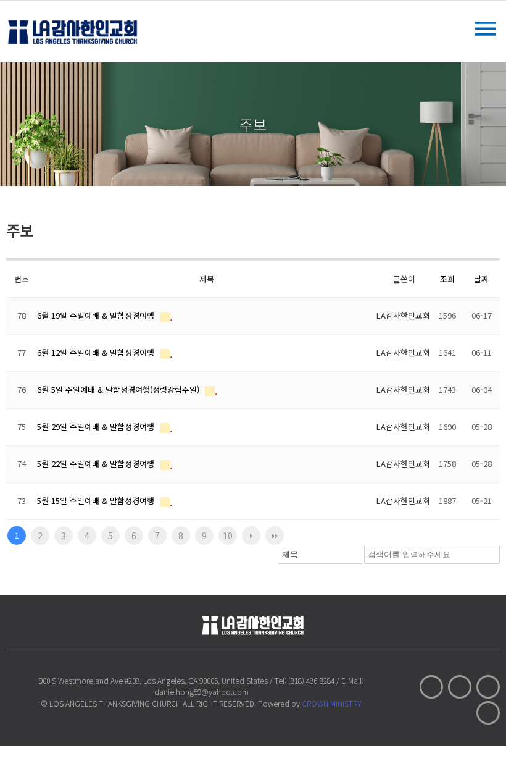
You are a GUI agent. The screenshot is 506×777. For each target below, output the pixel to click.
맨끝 (274, 535)
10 (228, 535)
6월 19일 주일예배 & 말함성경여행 (97, 315)
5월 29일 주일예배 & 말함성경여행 (97, 426)
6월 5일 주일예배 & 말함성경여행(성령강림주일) (119, 389)
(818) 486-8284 (311, 680)
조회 (447, 279)
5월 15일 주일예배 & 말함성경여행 (97, 500)
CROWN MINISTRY (332, 703)
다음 (251, 535)
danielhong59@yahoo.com (201, 691)
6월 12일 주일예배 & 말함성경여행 (97, 352)
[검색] (487, 554)
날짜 (481, 279)
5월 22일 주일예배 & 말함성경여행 (97, 463)
